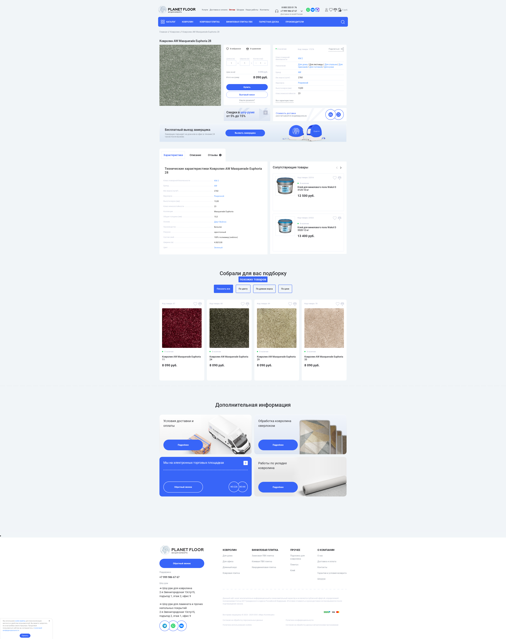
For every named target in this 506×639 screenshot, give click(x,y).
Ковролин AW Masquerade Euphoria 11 (181, 358)
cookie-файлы (20, 621)
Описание (195, 155)
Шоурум (240, 10)
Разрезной (303, 83)
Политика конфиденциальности (299, 620)
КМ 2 (300, 58)
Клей (292, 570)
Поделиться (334, 49)
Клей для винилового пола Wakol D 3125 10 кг (317, 188)
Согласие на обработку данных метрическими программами (312, 625)
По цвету (243, 289)
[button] (341, 168)
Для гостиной (315, 67)
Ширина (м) (244, 59)
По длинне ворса (264, 289)
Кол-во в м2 (258, 59)
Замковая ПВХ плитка (263, 555)
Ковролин (187, 22)
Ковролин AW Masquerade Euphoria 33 (323, 358)
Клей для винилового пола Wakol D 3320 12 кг (317, 228)
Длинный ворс (230, 567)
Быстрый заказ (247, 94)
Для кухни (329, 67)
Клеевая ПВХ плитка (262, 561)
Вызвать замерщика (245, 133)
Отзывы (214, 155)
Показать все (223, 289)
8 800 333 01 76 (289, 7)
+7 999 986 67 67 (169, 577)
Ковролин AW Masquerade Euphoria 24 (229, 358)
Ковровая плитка (210, 22)
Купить (247, 87)
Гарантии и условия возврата (332, 573)
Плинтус (294, 564)
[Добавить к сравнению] (339, 178)
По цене (285, 289)
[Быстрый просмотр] (337, 204)
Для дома (302, 64)
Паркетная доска (269, 22)
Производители (295, 22)
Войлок (222, 222)
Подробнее (183, 445)
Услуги (205, 10)
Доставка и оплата (218, 10)
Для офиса (228, 561)
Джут (216, 222)
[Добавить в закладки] (334, 178)
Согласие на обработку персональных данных (243, 620)
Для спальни (331, 64)
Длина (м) (230, 59)
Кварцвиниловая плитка (264, 567)
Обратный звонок (183, 487)
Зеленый (218, 247)
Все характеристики (284, 100)
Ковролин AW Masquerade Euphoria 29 (276, 358)
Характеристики (173, 155)
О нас (320, 555)
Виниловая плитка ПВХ (239, 22)
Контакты (264, 10)
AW (299, 72)
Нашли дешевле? (247, 100)
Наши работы (252, 10)
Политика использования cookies (237, 625)
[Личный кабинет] (326, 10)
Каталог (171, 22)
